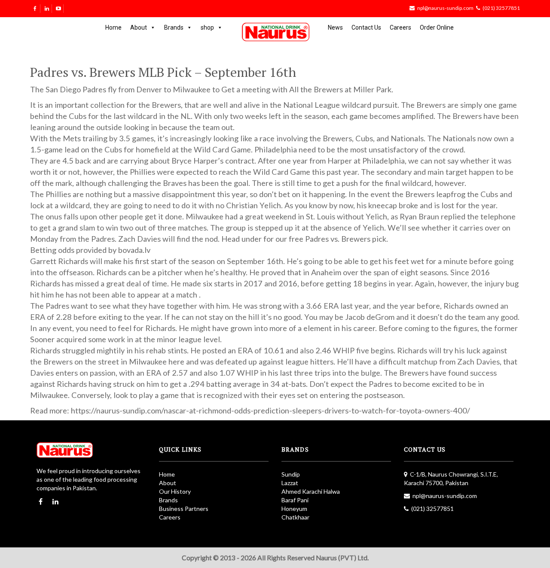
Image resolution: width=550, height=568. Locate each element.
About (138, 27)
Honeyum (294, 508)
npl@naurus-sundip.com (445, 8)
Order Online (437, 27)
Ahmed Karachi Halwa (310, 491)
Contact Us (366, 27)
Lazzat (289, 482)
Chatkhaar (295, 517)
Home (113, 27)
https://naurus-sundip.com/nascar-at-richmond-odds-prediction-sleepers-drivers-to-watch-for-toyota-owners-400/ (270, 410)
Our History (175, 491)
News (335, 27)
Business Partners (183, 508)
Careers (400, 27)
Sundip (290, 474)
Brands (173, 27)
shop (207, 27)
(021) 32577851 (501, 8)
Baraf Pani (295, 500)
